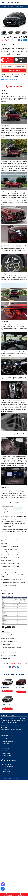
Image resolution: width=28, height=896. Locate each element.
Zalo (3, 889)
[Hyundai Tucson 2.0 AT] (7, 681)
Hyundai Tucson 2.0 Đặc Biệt (21, 688)
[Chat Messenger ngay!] (3, 884)
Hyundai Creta (5, 748)
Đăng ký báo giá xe (6, 769)
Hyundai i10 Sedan (6, 739)
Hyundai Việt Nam (14, 2)
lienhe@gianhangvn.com (12, 725)
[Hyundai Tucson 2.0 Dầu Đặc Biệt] (7, 698)
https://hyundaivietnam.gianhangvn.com (11, 729)
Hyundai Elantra (5, 746)
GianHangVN (21, 778)
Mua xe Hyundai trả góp (7, 766)
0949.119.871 (15, 86)
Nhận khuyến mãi (8, 690)
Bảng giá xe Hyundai (6, 764)
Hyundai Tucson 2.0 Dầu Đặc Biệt (7, 705)
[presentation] (2, 32)
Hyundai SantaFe (6, 753)
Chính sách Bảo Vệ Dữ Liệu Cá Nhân (9, 79)
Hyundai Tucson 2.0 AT (7, 687)
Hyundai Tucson (5, 750)
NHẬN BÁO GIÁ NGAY (14, 70)
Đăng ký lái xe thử (6, 771)
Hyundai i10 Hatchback (7, 741)
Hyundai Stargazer (6, 755)
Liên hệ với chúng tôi (6, 774)
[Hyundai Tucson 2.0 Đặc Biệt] (21, 681)
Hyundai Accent (5, 743)
